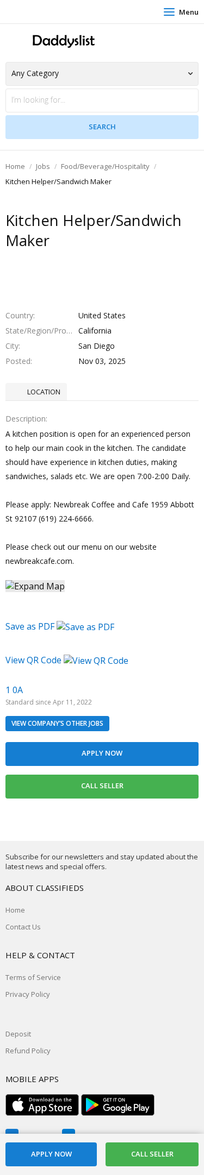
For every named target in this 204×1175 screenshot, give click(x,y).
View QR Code (33, 660)
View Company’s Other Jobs (57, 723)
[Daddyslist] (62, 41)
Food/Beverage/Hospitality (105, 166)
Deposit (18, 1034)
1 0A (14, 690)
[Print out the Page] (92, 262)
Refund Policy (28, 1050)
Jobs (43, 166)
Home (15, 166)
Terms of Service (33, 977)
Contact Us (23, 927)
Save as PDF (31, 626)
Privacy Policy (27, 994)
